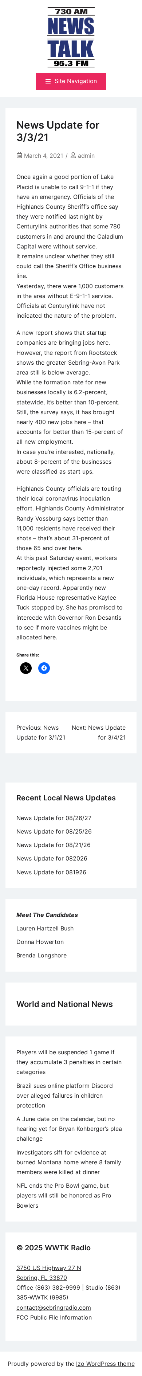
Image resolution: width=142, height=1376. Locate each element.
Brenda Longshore (41, 955)
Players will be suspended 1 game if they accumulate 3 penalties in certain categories (69, 1061)
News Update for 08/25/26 (54, 831)
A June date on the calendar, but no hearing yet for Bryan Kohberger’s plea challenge (69, 1128)
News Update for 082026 (51, 858)
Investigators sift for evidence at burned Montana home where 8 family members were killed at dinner (68, 1162)
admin (86, 155)
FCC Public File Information (54, 1317)
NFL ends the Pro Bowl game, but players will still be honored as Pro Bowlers (63, 1195)
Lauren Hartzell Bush (45, 928)
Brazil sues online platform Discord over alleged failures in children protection (64, 1095)
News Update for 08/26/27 (53, 818)
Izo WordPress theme (105, 1363)
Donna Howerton (40, 941)
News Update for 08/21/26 (53, 844)
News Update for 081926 (51, 872)
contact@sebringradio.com (53, 1307)
